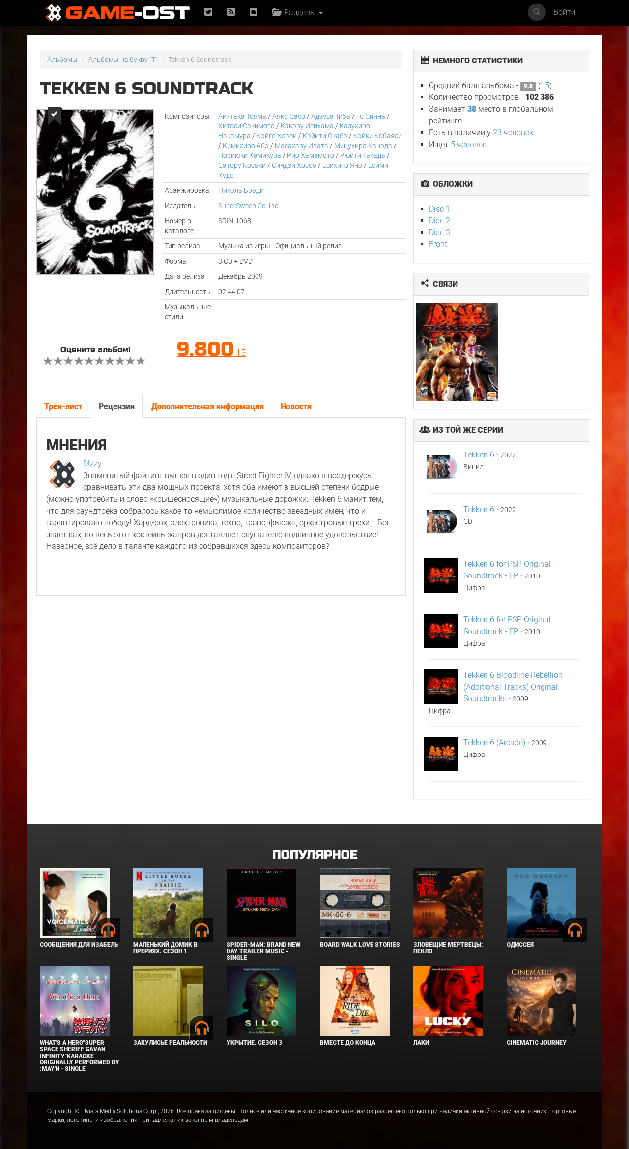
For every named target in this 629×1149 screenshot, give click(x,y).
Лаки (421, 1042)
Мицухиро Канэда (363, 146)
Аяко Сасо (288, 116)
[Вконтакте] (253, 12)
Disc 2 (439, 220)
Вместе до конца (347, 1042)
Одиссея (520, 944)
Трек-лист (63, 406)
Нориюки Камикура (249, 155)
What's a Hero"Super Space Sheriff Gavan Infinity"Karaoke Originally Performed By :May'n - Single (79, 1055)
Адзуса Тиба (330, 116)
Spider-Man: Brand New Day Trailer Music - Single (263, 951)
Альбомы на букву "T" (122, 59)
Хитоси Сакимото (246, 126)
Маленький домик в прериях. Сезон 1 (165, 948)
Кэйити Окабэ (325, 136)
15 (545, 85)
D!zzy (92, 463)
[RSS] (231, 12)
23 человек (513, 132)
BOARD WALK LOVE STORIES (360, 944)
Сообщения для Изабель (79, 944)
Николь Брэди (241, 190)
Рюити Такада (362, 155)
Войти (564, 12)
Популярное (314, 855)
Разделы (299, 12)
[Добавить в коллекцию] (54, 116)
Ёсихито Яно (342, 165)
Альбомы (62, 59)
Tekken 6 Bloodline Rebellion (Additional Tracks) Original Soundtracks (513, 686)
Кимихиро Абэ (246, 146)
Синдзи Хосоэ (294, 165)
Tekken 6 (478, 454)
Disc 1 (439, 208)
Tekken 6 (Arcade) (494, 742)
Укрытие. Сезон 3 (254, 1042)
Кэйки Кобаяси (377, 136)
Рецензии (117, 406)
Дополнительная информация (207, 406)
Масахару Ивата (301, 146)
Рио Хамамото (310, 155)
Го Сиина (370, 116)
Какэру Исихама (307, 126)
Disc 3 (439, 232)
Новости (296, 406)
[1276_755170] (458, 352)
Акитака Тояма (242, 116)
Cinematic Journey (537, 1042)
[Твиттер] (208, 12)
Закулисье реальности (170, 1042)
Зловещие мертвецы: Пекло (448, 948)
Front (438, 244)
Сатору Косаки (242, 165)
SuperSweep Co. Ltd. (249, 206)
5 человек (468, 144)
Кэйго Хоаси (277, 136)
